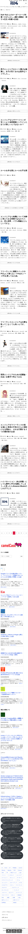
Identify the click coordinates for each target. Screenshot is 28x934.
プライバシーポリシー (7, 920)
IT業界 (14, 228)
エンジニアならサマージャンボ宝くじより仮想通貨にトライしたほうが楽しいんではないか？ (14, 122)
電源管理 (18, 493)
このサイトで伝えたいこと (8, 911)
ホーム (3, 9)
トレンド (14, 230)
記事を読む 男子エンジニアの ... (14, 111)
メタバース (4, 892)
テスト (10, 383)
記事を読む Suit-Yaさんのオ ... (14, 60)
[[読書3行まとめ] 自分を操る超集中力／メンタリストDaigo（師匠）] (12, 649)
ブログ (10, 23)
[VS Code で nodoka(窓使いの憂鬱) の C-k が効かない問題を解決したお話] (12, 715)
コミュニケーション (4, 383)
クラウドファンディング (7, 880)
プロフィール (5, 914)
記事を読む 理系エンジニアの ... (14, 416)
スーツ (8, 27)
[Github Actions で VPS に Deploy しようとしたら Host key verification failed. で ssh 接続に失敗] (12, 793)
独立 (2, 440)
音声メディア (16, 900)
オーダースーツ (4, 25)
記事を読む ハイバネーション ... (14, 523)
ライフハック (19, 892)
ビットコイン (3, 131)
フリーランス (19, 230)
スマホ (12, 27)
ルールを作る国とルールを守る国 (14, 170)
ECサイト (15, 23)
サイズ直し (24, 25)
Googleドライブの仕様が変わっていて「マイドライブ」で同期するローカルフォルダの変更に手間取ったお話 (12, 575)
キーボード (3, 282)
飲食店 (14, 902)
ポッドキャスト (5, 890)
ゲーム (18, 880)
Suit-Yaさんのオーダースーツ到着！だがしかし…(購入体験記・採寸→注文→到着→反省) (14, 17)
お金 (7, 230)
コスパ (19, 25)
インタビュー (11, 875)
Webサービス (13, 872)
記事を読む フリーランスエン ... (14, 365)
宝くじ (12, 131)
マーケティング (11, 333)
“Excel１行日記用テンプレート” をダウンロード (11, 820)
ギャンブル (19, 129)
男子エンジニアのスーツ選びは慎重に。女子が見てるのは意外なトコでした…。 (14, 71)
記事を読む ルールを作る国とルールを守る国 (14, 207)
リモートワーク (5, 895)
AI (2, 867)
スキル (10, 230)
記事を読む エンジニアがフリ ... (14, 472)
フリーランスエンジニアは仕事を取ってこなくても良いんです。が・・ (14, 324)
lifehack (3, 870)
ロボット (13, 895)
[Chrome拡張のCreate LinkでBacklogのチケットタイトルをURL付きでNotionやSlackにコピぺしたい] (12, 753)
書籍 (8, 897)
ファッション (23, 78)
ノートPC (8, 282)
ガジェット (12, 877)
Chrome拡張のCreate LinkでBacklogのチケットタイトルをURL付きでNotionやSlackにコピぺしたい (12, 758)
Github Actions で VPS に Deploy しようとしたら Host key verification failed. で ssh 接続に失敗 (12, 798)
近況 (23, 282)
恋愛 (25, 383)
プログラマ (4, 887)
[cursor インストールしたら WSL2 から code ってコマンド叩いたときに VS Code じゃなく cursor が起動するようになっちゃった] (12, 732)
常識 (14, 175)
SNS (14, 381)
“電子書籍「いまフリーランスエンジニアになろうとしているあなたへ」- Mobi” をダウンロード (12, 847)
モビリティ (11, 892)
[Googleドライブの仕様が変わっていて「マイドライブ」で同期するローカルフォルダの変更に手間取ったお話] (12, 570)
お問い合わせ (5, 917)
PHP (15, 870)
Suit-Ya (19, 23)
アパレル (24, 23)
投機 (16, 131)
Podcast (20, 870)
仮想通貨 (8, 131)
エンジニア (3, 230)
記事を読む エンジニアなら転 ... (14, 262)
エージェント (19, 228)
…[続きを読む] (11, 606)
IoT (10, 867)
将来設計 (25, 230)
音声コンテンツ (5, 900)
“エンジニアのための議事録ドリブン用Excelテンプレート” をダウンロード (11, 832)
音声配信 (4, 902)
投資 (19, 131)
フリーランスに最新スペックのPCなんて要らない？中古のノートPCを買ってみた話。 (13, 273)
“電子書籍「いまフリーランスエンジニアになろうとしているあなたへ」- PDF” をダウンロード (12, 855)
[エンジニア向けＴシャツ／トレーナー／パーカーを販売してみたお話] (12, 591)
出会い (21, 383)
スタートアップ (13, 882)
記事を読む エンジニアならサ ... (14, 161)
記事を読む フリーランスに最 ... (14, 313)
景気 (5, 231)
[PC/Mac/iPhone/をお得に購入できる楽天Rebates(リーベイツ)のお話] (12, 669)
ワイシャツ (4, 80)
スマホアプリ (5, 885)
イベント (4, 875)
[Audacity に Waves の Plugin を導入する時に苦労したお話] (12, 631)
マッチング (16, 890)
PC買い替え (15, 280)
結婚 (1, 385)
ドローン (12, 885)
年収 (2, 231)
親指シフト (19, 282)
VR (7, 872)
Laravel (20, 867)
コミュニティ (5, 882)
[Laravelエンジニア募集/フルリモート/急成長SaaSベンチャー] (12, 689)
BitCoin (14, 129)
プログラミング (15, 887)
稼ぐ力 (2, 335)
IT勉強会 (15, 867)
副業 (18, 438)
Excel (6, 867)
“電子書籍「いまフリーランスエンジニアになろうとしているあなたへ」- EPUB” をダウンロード (11, 840)
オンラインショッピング (12, 25)
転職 (14, 897)
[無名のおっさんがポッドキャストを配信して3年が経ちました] (12, 611)
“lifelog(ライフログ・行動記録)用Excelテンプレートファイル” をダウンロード (11, 826)
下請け (15, 438)
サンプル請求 (3, 27)
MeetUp (9, 870)
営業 (16, 333)
